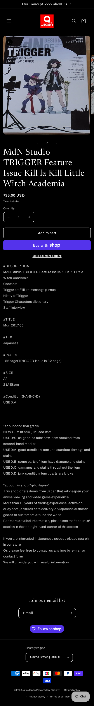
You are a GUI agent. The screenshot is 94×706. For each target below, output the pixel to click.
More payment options (47, 255)
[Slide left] (37, 142)
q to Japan (29, 689)
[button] (9, 21)
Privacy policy (37, 696)
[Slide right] (56, 142)
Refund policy (72, 690)
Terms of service (60, 696)
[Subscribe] (71, 613)
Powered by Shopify (48, 689)
